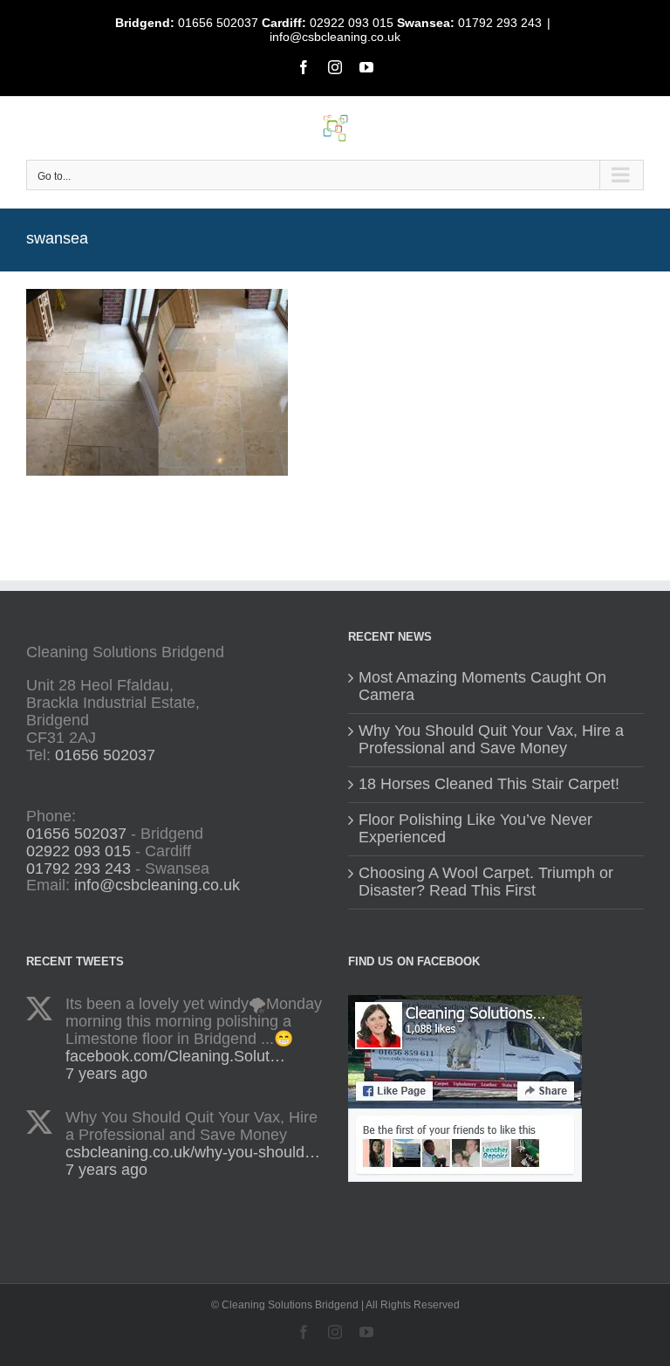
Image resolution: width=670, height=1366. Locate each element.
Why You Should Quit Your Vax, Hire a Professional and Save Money (491, 740)
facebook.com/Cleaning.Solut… (175, 1056)
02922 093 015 (351, 23)
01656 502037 (218, 23)
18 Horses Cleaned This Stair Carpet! (489, 784)
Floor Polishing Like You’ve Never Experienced (475, 829)
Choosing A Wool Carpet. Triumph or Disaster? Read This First (486, 882)
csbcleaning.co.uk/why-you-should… (192, 1152)
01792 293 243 (500, 23)
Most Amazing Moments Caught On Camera (482, 686)
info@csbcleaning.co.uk (335, 37)
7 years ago (106, 1073)
